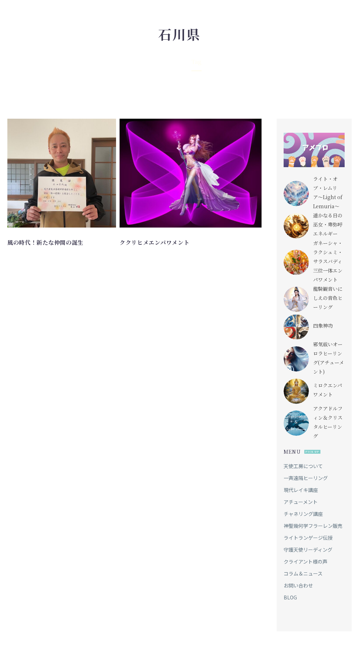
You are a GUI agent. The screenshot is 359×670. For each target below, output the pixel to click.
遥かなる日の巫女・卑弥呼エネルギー (328, 224)
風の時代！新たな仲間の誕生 (45, 242)
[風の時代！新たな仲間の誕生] (61, 173)
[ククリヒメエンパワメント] (191, 173)
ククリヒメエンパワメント (154, 242)
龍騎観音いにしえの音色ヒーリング (328, 297)
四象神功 (323, 325)
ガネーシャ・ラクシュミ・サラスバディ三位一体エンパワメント (328, 261)
